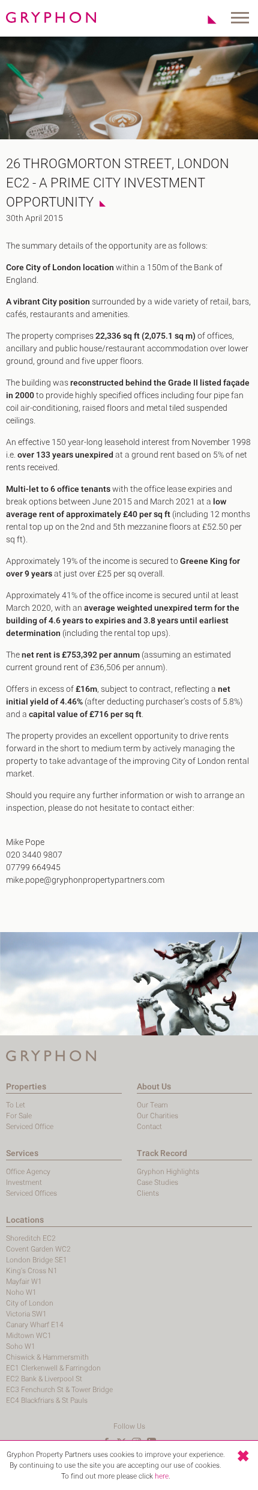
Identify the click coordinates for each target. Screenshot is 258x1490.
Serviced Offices (31, 1193)
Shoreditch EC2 (31, 1238)
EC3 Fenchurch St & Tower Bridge (59, 1389)
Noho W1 (21, 1292)
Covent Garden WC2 (38, 1249)
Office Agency (28, 1171)
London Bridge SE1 (36, 1260)
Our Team (152, 1105)
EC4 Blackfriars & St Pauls (47, 1400)
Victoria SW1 (26, 1314)
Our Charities (157, 1115)
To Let (15, 1105)
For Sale (19, 1115)
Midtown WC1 (29, 1335)
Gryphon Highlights (168, 1171)
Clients (148, 1193)
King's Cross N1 (32, 1270)
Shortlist (205, 19)
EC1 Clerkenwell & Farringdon (53, 1368)
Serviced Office (29, 1126)
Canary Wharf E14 (35, 1324)
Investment (24, 1182)
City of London (29, 1303)
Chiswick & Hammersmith (47, 1357)
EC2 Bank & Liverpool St (44, 1378)
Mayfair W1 (24, 1281)
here (162, 1476)
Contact (149, 1126)
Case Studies (157, 1182)
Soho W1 (20, 1346)
